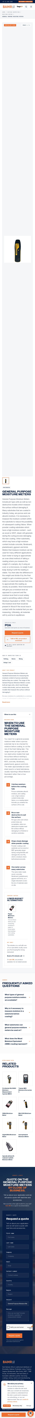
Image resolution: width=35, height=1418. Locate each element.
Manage (28, 1405)
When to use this (10, 714)
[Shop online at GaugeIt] (20, 7)
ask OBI (11, 959)
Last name (9, 1243)
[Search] (26, 7)
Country (9, 1281)
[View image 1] (5, 480)
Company (9, 1252)
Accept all (7, 1405)
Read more (6, 702)
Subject (9, 1300)
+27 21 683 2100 (7, 1)
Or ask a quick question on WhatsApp (15, 645)
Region (8, 1290)
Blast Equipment (7, 1409)
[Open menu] (31, 6)
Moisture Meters (7, 14)
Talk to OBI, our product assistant (18, 639)
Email (8, 1262)
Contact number (11, 1271)
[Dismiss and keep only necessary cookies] (31, 1383)
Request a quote (17, 633)
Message (9, 1309)
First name (10, 1233)
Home (3, 12)
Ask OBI (8, 1206)
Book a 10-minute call (14, 956)
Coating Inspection (13, 12)
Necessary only (17, 1405)
